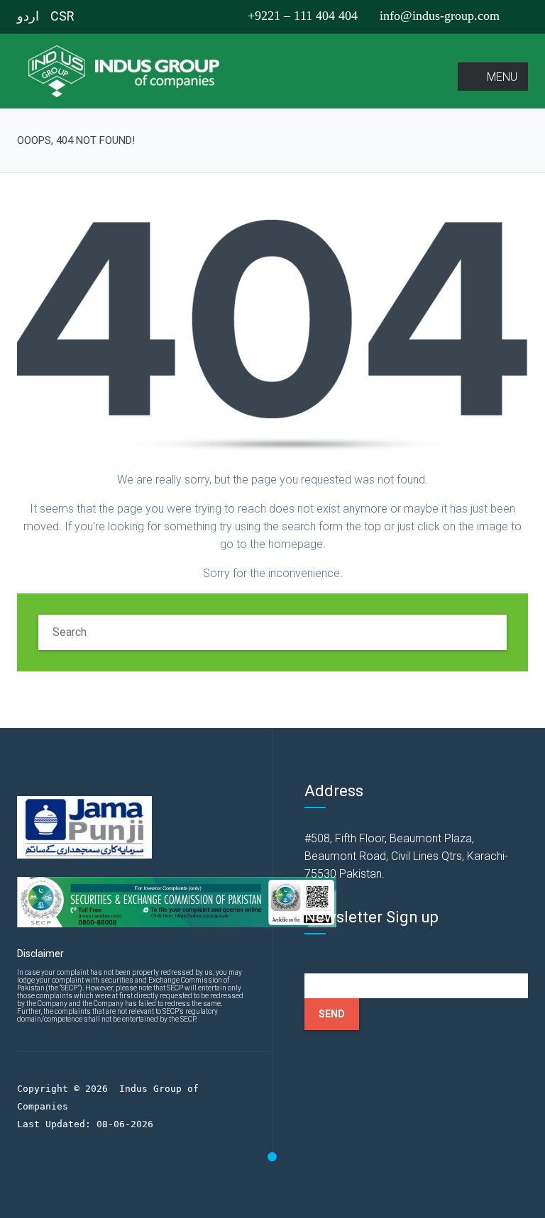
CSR (62, 16)
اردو (28, 16)
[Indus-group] (128, 70)
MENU (502, 77)
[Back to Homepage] (272, 335)
